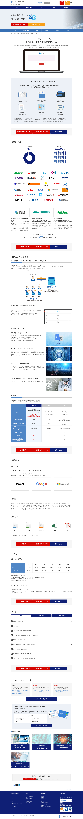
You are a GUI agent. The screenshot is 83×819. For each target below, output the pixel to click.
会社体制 (42, 801)
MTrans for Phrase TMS (30, 799)
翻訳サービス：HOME (15, 33)
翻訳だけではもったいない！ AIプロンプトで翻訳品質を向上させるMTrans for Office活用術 (20, 692)
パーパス (42, 797)
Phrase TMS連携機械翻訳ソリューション (41, 747)
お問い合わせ (58, 131)
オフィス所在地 (44, 804)
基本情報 (42, 796)
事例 (41, 7)
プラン (57, 30)
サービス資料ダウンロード (24, 131)
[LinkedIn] (19, 785)
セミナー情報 (40, 3)
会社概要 (40, 2)
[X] (16, 785)
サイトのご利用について (23, 815)
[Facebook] (14, 785)
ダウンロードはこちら (41, 725)
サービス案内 (29, 7)
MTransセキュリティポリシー (16, 803)
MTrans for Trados (29, 801)
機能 (47, 30)
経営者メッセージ (44, 798)
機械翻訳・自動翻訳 (25, 33)
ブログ (53, 7)
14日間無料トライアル (19, 24)
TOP (17, 7)
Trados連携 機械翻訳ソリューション (63, 746)
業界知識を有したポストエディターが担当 (20, 765)
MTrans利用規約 (14, 806)
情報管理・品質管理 (44, 802)
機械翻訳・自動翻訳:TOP (15, 793)
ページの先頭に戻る (68, 789)
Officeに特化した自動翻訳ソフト (20, 746)
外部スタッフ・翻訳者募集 (46, 806)
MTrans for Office (29, 798)
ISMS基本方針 (32, 815)
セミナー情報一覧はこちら (41, 699)
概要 (16, 30)
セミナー (66, 7)
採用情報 (42, 805)
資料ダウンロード (37, 24)
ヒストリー (43, 800)
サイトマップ (14, 815)
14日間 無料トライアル (41, 131)
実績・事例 (26, 30)
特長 (37, 30)
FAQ (68, 30)
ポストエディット (29, 802)
